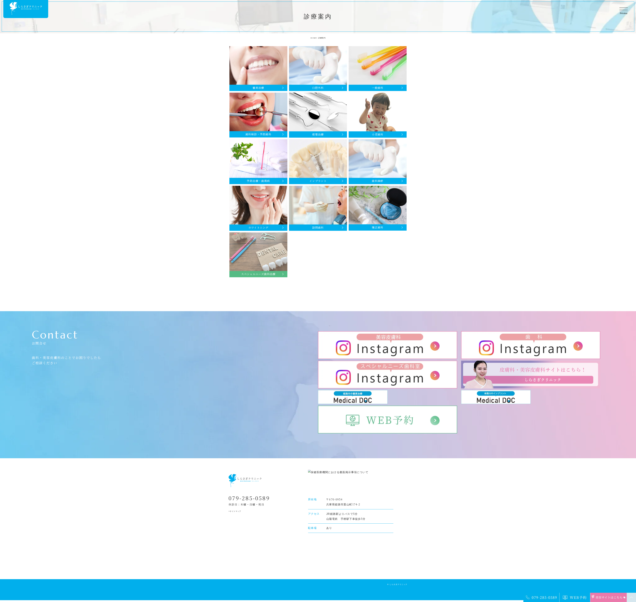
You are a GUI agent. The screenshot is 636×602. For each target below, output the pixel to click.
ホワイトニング (258, 227)
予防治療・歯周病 (258, 181)
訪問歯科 (318, 227)
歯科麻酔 (377, 181)
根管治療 (318, 134)
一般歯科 (377, 88)
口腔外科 (318, 88)
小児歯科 (377, 134)
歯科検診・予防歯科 (258, 134)
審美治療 (258, 88)
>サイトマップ (235, 511)
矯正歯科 (377, 227)
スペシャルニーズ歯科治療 (258, 274)
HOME (314, 38)
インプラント (318, 181)
